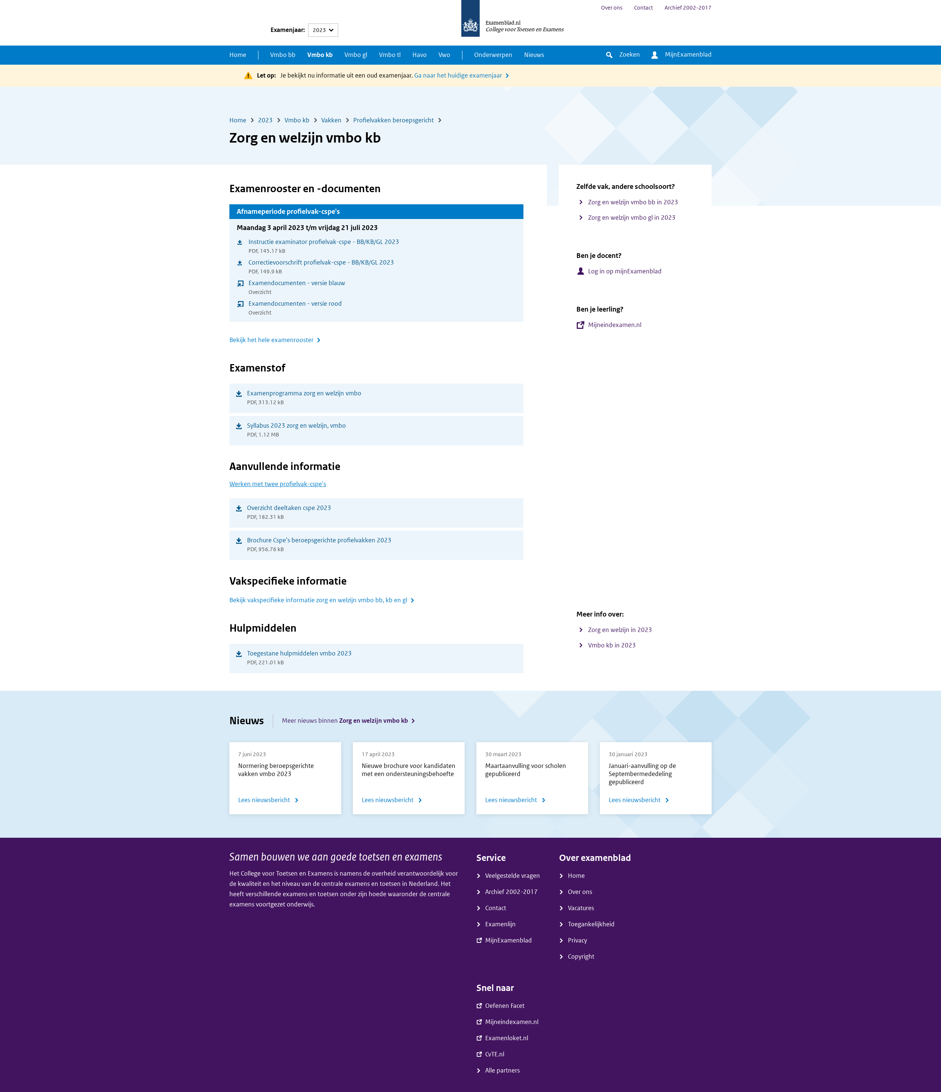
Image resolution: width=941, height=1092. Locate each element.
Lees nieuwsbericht (268, 801)
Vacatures (581, 908)
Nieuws (534, 55)
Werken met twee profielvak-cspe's (277, 484)
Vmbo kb (320, 55)
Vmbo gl (355, 55)
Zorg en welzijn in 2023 (620, 630)
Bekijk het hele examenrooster (271, 340)
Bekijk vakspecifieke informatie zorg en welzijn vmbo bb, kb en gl (318, 600)
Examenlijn (500, 924)
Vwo (444, 55)
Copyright (581, 956)
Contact (643, 7)
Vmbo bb (283, 55)
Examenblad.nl (503, 22)
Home (237, 55)
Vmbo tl (390, 55)
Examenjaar (287, 30)
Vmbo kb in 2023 (612, 645)
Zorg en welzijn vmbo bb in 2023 (633, 202)
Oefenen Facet (505, 1006)
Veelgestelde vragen (512, 876)
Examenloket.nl (506, 1038)
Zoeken (629, 54)
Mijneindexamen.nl (614, 325)
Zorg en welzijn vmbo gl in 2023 (632, 218)
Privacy (577, 940)
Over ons (611, 7)
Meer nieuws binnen (345, 721)
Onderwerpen (493, 55)
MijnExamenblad (688, 54)
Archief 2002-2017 (688, 7)
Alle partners (502, 1070)
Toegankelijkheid (591, 924)
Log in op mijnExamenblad (625, 271)
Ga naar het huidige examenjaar (458, 75)
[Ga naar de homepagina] (470, 23)
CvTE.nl (494, 1054)
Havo (419, 55)
